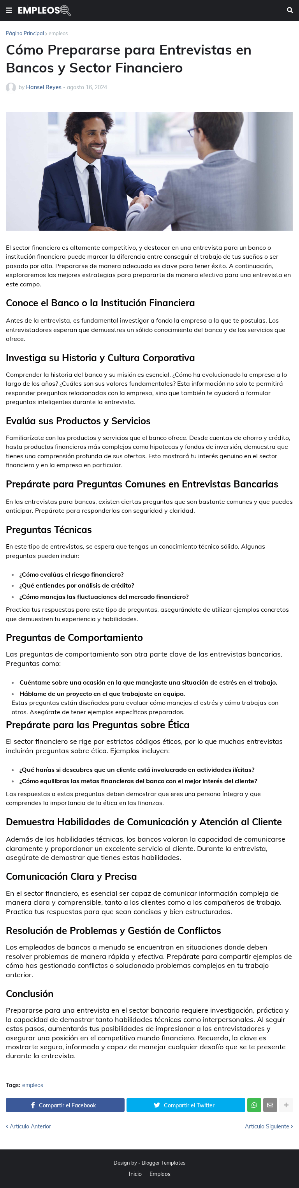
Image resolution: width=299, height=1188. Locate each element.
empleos (58, 33)
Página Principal (25, 33)
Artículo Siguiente (267, 1126)
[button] (9, 10)
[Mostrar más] (286, 1105)
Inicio (135, 1173)
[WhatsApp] (254, 1105)
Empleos (160, 1173)
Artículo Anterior (30, 1126)
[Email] (270, 1105)
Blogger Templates (163, 1163)
